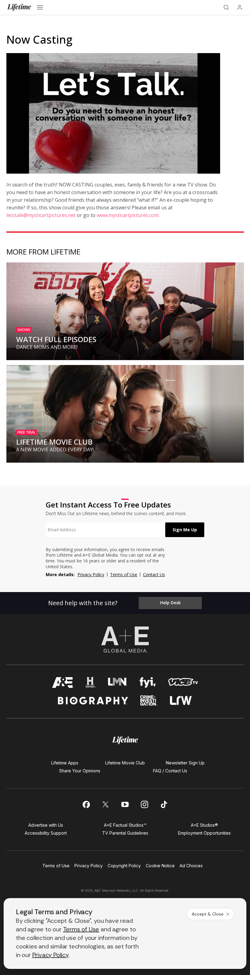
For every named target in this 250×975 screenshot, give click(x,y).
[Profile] (240, 7)
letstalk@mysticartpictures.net (41, 215)
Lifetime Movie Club (125, 762)
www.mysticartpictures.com (128, 215)
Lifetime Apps (64, 762)
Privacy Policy (90, 574)
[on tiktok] (164, 804)
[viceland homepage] (183, 682)
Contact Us (154, 574)
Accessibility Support (46, 833)
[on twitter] (105, 804)
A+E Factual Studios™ (125, 825)
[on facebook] (86, 804)
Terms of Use (123, 574)
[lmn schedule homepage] (117, 682)
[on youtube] (125, 804)
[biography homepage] (93, 700)
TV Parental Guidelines (125, 833)
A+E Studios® (204, 825)
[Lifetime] (19, 7)
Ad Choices (191, 865)
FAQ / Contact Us (170, 770)
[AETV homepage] (62, 682)
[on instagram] (144, 804)
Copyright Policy (124, 865)
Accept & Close (207, 914)
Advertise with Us (45, 825)
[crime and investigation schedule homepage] (148, 700)
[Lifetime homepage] (125, 740)
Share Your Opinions (79, 770)
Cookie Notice (160, 865)
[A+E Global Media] (125, 639)
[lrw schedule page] (181, 700)
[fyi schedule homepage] (148, 682)
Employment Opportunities (204, 833)
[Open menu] (40, 7)
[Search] (226, 7)
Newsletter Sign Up (185, 762)
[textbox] (105, 529)
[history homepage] (90, 682)
